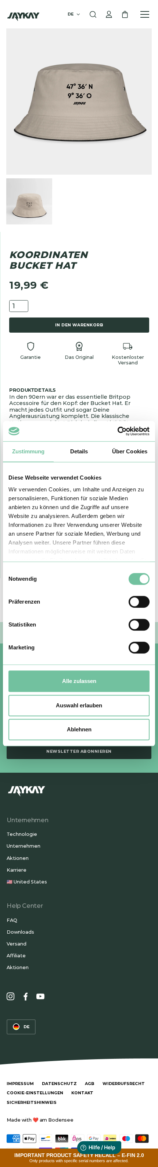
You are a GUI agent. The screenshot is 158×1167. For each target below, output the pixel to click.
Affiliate (16, 955)
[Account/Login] (109, 14)
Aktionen (18, 858)
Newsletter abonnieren (78, 751)
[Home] (23, 14)
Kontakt (82, 1092)
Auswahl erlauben (79, 705)
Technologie (22, 834)
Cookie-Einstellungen (35, 1092)
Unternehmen (23, 846)
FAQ (12, 920)
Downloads (20, 932)
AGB (89, 1083)
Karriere (16, 870)
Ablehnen (79, 729)
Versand (16, 944)
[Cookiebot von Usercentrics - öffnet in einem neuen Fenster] (117, 431)
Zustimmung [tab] (28, 451)
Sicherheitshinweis (32, 1102)
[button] (74, 14)
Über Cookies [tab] (129, 451)
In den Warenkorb (79, 324)
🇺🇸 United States (27, 882)
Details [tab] (79, 451)
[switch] (139, 602)
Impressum (20, 1083)
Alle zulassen (79, 681)
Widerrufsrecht (124, 1083)
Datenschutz (59, 1083)
